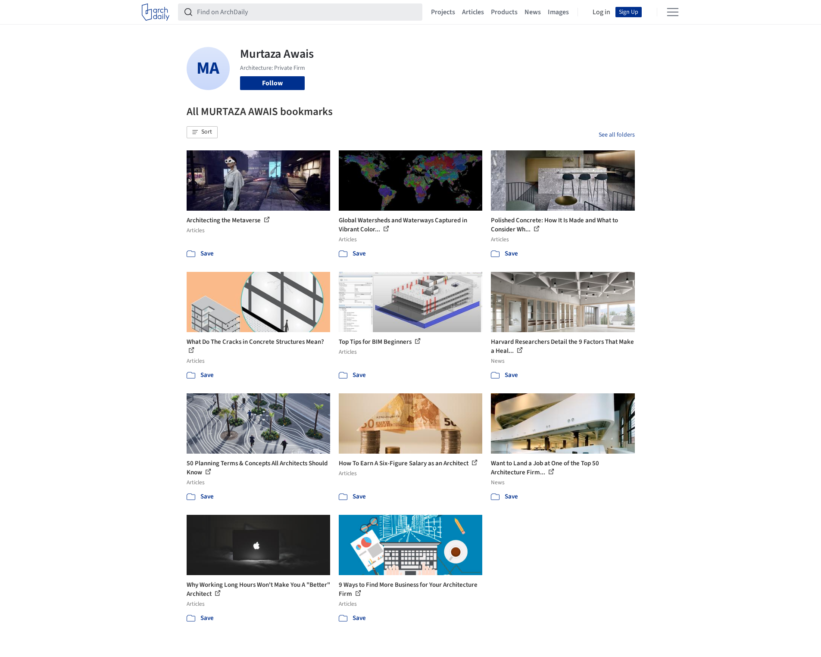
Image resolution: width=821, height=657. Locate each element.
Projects (443, 12)
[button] (202, 132)
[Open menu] (673, 12)
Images (558, 12)
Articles (473, 12)
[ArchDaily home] (155, 12)
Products (504, 12)
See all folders (617, 135)
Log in (601, 12)
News (532, 12)
